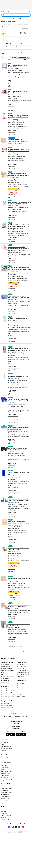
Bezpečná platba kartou (6, 778)
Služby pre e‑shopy (5, 790)
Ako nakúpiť (4, 765)
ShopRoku (3, 811)
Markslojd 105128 (20, 676)
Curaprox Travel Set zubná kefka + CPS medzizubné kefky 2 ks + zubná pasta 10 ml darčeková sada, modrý (18, 297)
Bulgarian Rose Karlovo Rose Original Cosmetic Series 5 (17, 66)
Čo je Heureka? (4, 742)
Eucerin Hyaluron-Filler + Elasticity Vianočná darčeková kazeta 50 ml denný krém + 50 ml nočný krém (19, 151)
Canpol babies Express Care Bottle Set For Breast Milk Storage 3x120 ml (18, 428)
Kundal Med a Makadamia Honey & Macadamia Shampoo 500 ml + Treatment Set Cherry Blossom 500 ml (19, 523)
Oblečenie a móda (21, 696)
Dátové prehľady (5, 796)
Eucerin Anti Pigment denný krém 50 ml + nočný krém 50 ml (18, 319)
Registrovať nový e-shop (7, 788)
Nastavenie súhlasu (5, 773)
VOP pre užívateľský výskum (7, 780)
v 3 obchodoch (11, 616)
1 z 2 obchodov (11, 569)
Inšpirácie (3, 817)
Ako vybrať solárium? (6, 703)
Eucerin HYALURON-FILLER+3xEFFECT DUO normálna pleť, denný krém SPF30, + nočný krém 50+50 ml (18, 226)
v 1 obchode (11, 82)
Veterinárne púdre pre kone (7, 676)
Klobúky (3, 672)
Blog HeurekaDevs (5, 755)
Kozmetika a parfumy (11, 19)
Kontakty (3, 744)
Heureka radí (4, 769)
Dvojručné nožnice (5, 666)
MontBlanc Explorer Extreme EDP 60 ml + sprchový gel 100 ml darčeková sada (18, 449)
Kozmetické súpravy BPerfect (8, 695)
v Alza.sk (10, 363)
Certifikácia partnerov (6, 815)
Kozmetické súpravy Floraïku (8, 691)
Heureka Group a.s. (18, 831)
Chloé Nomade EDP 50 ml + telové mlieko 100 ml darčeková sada (19, 579)
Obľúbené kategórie (7, 662)
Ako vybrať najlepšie (7, 701)
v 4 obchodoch (11, 132)
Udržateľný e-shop (5, 819)
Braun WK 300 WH (21, 665)
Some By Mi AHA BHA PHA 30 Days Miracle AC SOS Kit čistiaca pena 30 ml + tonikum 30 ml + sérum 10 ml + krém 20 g (19, 269)
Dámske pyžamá (5, 665)
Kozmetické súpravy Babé (7, 689)
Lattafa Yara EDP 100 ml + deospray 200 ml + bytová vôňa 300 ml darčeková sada (19, 605)
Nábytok (19, 695)
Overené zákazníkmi (5, 809)
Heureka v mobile (5, 767)
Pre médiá (3, 751)
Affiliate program (5, 799)
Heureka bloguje (5, 753)
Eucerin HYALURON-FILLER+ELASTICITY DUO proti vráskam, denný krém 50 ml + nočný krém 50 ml (19, 117)
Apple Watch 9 (20, 685)
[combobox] (16, 15)
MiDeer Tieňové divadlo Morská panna (24, 672)
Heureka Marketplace (6, 792)
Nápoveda (3, 803)
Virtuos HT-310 (20, 668)
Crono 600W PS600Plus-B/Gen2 (24, 674)
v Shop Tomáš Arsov (13, 416)
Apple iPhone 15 (20, 683)
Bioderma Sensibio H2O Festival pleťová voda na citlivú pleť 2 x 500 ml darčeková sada (19, 203)
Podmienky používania (6, 746)
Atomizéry (3, 674)
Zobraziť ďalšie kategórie (9, 47)
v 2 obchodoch (11, 239)
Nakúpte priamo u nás (6, 771)
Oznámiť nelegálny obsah (7, 757)
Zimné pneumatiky (21, 693)
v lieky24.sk (10, 335)
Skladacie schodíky (5, 682)
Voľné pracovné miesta (6, 748)
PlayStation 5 (20, 689)
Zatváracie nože (5, 680)
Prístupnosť (4, 759)
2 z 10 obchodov (12, 597)
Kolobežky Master (5, 678)
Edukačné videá (4, 801)
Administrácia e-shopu (6, 786)
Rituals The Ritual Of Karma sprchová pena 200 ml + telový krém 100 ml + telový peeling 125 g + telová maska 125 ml (19, 500)
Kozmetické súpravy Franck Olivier (8, 696)
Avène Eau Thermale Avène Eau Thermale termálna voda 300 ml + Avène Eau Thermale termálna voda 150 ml (19, 376)
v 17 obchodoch (12, 311)
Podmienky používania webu (18, 833)
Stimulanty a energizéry (6, 668)
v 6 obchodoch (11, 465)
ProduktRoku (4, 813)
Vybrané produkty (22, 662)
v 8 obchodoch (11, 217)
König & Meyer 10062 (21, 666)
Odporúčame (20, 681)
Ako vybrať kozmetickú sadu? (15, 139)
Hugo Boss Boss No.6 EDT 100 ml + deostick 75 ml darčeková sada (19, 624)
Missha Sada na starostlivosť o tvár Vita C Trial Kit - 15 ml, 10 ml (18, 548)
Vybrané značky (5, 686)
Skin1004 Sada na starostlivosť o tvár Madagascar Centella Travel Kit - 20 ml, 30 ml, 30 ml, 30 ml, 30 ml (19, 175)
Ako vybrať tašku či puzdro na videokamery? (8, 707)
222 (24, 652)
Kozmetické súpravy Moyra (7, 693)
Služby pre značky (5, 794)
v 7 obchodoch (11, 441)
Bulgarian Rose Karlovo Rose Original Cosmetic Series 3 (17, 92)
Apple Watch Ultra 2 (21, 687)
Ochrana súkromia (5, 776)
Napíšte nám (16, 723)
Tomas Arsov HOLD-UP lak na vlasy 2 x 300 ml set (19, 473)
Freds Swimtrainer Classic (23, 670)
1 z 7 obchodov (11, 194)
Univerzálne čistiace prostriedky (8, 670)
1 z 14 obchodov (12, 288)
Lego (18, 691)
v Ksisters (10, 536)
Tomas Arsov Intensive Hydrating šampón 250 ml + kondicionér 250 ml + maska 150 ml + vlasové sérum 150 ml (19, 401)
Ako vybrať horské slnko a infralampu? (8, 705)
